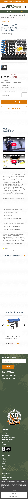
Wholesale (4, 434)
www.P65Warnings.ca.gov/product (13, 250)
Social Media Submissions (9, 437)
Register (4, 459)
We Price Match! (8, 1)
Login (3, 458)
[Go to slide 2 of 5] (24, 325)
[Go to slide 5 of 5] (2, 325)
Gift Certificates (6, 476)
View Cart (4, 461)
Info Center (5, 479)
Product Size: (10, 91)
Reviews (4, 444)
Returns (4, 468)
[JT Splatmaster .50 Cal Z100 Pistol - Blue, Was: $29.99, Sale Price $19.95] (13, 324)
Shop (19, 343)
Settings (14, 490)
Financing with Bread (7, 439)
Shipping (4, 467)
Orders (3, 463)
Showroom (4, 442)
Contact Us (5, 432)
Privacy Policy (5, 441)
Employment (5, 435)
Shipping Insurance (7, 477)
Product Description (8, 129)
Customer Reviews (12, 255)
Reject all (14, 493)
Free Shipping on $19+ (18, 1)
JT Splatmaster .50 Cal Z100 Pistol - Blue (12, 337)
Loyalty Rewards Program (9, 465)
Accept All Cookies (14, 496)
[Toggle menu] (3, 7)
